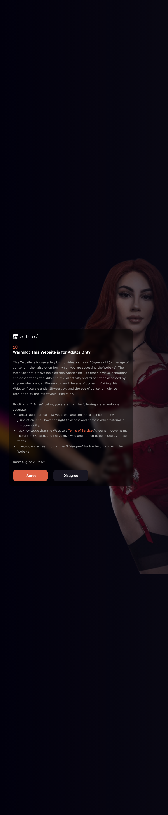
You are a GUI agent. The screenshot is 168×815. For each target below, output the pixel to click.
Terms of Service (80, 430)
